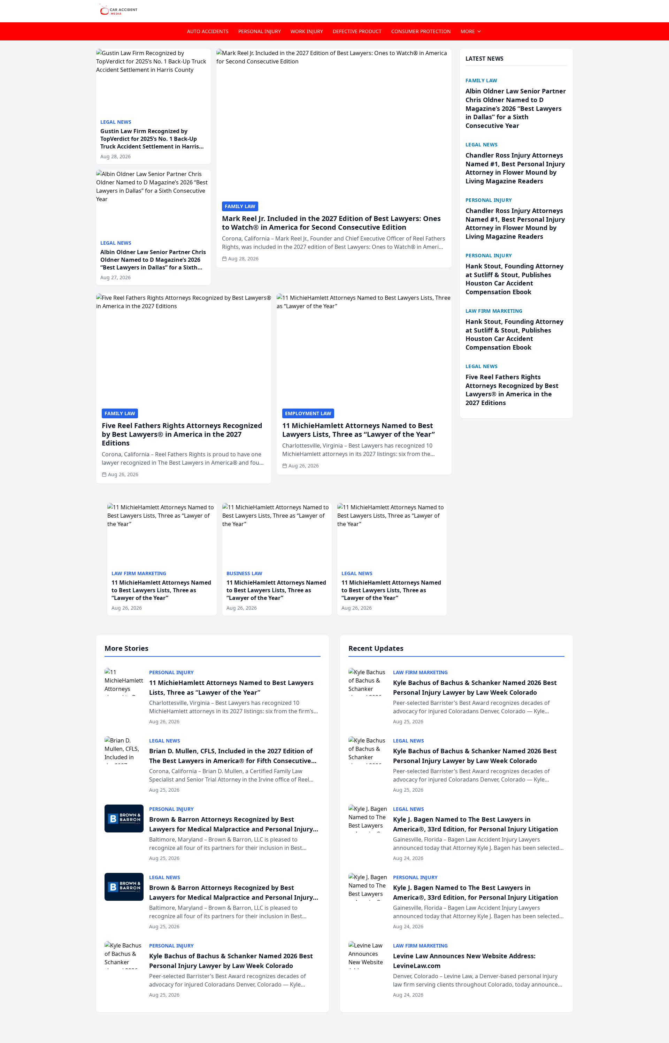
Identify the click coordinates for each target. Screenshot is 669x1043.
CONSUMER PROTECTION (421, 31)
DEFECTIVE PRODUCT (357, 31)
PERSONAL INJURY (259, 31)
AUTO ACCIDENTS (208, 31)
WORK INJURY (307, 31)
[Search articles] (569, 9)
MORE (468, 31)
